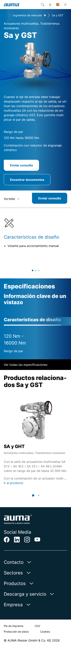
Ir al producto (13, 483)
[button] (32, 270)
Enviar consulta (21, 165)
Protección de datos (16, 631)
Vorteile (9, 199)
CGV (37, 625)
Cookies (45, 631)
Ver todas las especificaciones (25, 365)
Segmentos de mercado (27, 15)
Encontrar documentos (27, 180)
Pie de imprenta (13, 625)
